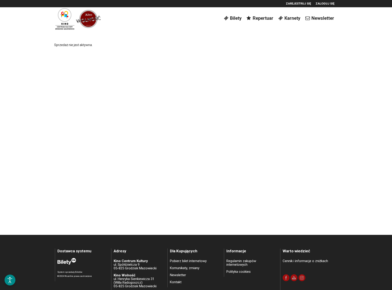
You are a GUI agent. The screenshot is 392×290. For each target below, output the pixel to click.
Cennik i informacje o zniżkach (305, 261)
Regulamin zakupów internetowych (241, 263)
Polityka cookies (238, 272)
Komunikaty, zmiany (184, 268)
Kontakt (175, 282)
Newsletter (178, 275)
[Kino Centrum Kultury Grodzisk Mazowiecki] (78, 18)
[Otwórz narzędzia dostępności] (10, 280)
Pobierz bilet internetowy (188, 261)
